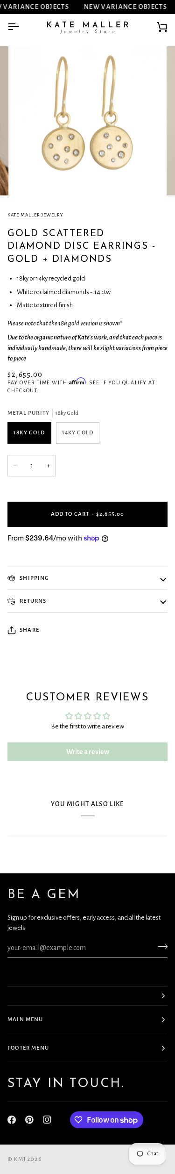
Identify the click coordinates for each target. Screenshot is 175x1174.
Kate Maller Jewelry (35, 214)
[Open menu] (21, 27)
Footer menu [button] (28, 1048)
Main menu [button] (25, 1019)
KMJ (20, 1159)
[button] (87, 996)
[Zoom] (30, 178)
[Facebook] (11, 1120)
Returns (32, 601)
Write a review (87, 752)
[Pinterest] (29, 1120)
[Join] (160, 946)
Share (29, 630)
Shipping (33, 578)
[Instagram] (47, 1120)
